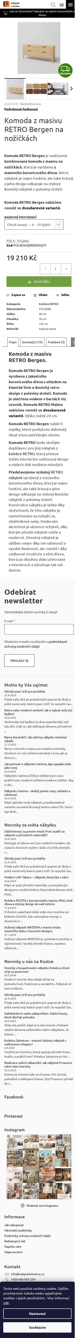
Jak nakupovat (14, 1225)
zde (6, 1302)
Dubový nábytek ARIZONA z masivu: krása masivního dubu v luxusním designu (32, 929)
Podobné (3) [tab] (56, 342)
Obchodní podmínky (18, 1230)
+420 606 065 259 (23, 1279)
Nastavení (37, 1313)
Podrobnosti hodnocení (21, 109)
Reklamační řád (14, 1241)
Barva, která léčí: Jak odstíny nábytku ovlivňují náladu (35, 739)
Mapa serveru (13, 1252)
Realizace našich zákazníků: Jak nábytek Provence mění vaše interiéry (38, 1064)
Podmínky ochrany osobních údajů (27, 1236)
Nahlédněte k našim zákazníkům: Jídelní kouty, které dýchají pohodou (36, 1015)
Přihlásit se (19, 661)
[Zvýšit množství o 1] (66, 269)
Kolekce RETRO (48, 304)
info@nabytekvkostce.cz (27, 1274)
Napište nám (12, 1246)
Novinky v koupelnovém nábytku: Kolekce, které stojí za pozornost (37, 969)
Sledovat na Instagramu (42, 1205)
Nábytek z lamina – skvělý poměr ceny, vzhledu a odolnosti (37, 792)
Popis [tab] (13, 342)
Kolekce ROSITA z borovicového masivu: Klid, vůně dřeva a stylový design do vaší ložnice (38, 902)
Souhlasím (37, 1327)
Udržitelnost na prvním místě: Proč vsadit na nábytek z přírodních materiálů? (34, 833)
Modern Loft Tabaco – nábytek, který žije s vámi (36, 877)
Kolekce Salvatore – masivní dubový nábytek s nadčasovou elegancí (35, 1042)
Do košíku (42, 281)
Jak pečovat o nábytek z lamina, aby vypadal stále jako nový (37, 765)
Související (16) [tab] (32, 342)
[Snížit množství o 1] (45, 269)
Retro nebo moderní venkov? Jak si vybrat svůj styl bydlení (38, 712)
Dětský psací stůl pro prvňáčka (24, 691)
